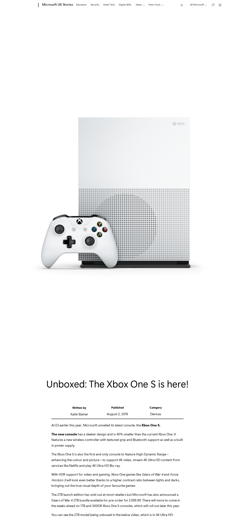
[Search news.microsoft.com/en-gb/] (212, 5)
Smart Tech (109, 4)
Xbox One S (151, 425)
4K (145, 460)
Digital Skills (125, 4)
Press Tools (154, 4)
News (139, 4)
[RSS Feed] (182, 5)
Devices (155, 414)
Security (95, 4)
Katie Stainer (79, 414)
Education (81, 4)
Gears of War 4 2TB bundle (70, 500)
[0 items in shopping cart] (219, 4)
